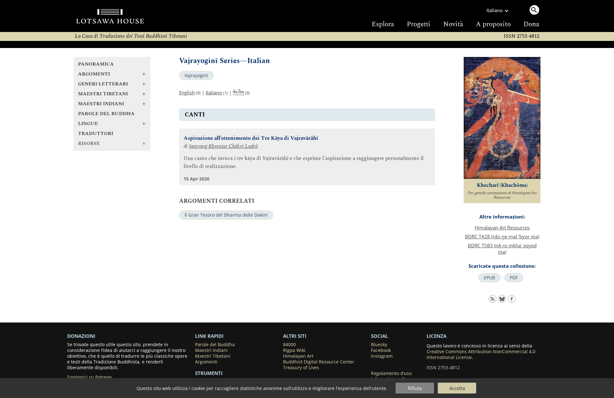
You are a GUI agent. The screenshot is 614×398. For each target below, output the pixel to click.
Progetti (418, 24)
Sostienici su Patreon (89, 377)
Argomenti (206, 362)
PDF (514, 278)
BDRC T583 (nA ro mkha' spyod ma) (502, 248)
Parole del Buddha (106, 113)
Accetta (457, 388)
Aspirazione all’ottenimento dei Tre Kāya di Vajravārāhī (251, 138)
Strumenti (209, 373)
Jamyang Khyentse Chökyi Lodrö (223, 146)
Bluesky (379, 344)
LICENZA (436, 336)
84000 (289, 344)
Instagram (382, 356)
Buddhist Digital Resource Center (318, 362)
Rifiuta (415, 388)
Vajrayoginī (196, 75)
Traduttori (95, 133)
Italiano (214, 92)
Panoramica (96, 64)
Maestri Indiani (211, 350)
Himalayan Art (298, 356)
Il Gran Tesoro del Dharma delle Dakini (226, 215)
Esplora (383, 24)
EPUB (489, 278)
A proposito (493, 24)
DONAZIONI (81, 336)
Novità (453, 24)
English (187, 92)
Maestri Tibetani (212, 356)
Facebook (381, 350)
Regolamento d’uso (391, 373)
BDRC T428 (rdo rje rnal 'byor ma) (502, 236)
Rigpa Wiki (294, 350)
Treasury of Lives (301, 367)
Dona (531, 24)
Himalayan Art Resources (502, 227)
